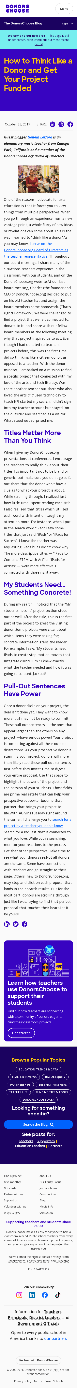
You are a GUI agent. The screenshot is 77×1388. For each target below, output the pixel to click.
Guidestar (62, 1261)
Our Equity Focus (50, 1182)
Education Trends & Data (38, 1069)
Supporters (46, 1141)
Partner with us (13, 1194)
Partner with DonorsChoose (38, 1360)
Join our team (48, 1188)
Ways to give (12, 1212)
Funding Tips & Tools (52, 1092)
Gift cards (10, 1188)
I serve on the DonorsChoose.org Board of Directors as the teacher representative (36, 250)
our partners (55, 1338)
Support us (11, 1200)
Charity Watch (16, 1261)
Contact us (46, 1212)
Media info (46, 1206)
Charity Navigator (38, 1261)
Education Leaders (30, 1146)
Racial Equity (55, 1077)
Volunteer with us (15, 1206)
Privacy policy (22, 1381)
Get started (21, 1033)
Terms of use (42, 1381)
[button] (64, 8)
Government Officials (38, 1323)
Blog (42, 1200)
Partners (55, 1146)
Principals (17, 1317)
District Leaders (44, 1317)
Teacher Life (18, 1092)
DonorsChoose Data (38, 1099)
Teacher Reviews (24, 1077)
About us (45, 1176)
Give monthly (12, 1182)
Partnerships (20, 1084)
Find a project (13, 1176)
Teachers (26, 1141)
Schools (58, 1381)
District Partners (53, 1084)
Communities (47, 1194)
